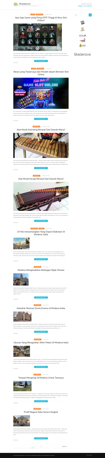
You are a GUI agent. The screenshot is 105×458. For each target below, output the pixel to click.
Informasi (39, 14)
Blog (33, 14)
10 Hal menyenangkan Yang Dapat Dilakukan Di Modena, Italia (41, 233)
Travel (41, 228)
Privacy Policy (89, 455)
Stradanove (25, 3)
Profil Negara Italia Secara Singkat (41, 412)
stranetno (16, 62)
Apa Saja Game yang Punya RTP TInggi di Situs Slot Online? (41, 19)
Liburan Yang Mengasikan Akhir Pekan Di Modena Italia (41, 342)
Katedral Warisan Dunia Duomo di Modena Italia (41, 308)
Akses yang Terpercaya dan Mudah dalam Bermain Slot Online (41, 73)
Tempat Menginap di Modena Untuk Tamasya (41, 377)
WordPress (52, 455)
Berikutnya (64, 446)
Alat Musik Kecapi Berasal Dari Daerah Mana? (41, 178)
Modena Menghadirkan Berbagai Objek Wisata (41, 270)
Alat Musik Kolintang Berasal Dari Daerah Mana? (41, 129)
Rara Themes (41, 455)
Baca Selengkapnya (41, 61)
